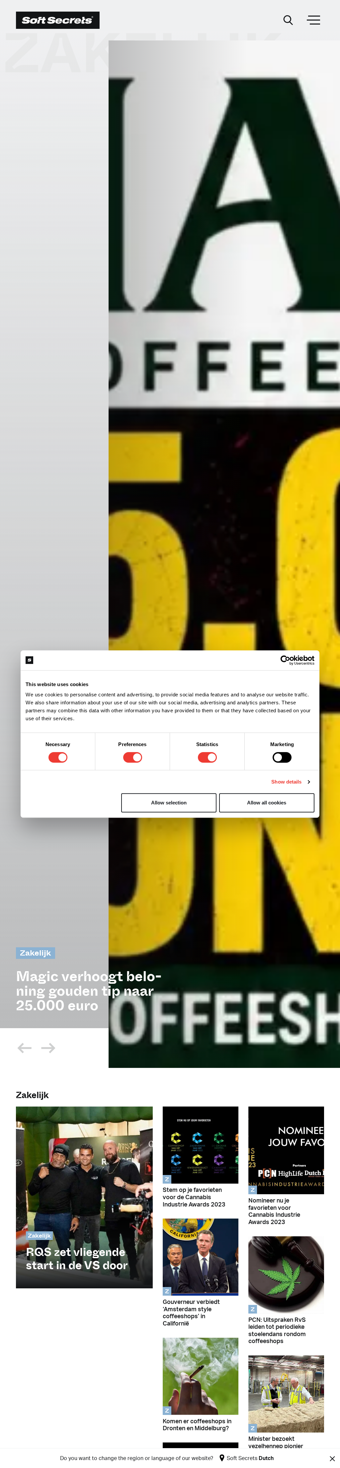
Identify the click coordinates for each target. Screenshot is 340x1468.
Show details (286, 782)
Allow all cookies (266, 802)
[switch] (132, 757)
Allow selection (169, 802)
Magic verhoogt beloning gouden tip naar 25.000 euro (89, 991)
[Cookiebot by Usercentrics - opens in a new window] (285, 660)
